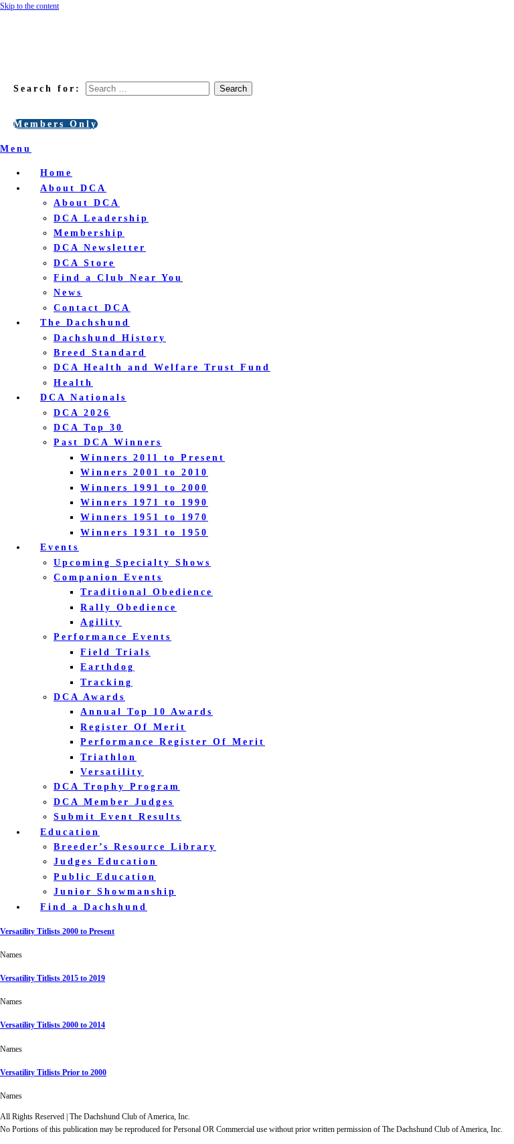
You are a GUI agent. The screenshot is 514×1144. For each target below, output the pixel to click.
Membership (89, 233)
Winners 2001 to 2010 (144, 472)
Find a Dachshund (93, 907)
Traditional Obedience (146, 592)
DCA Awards (89, 697)
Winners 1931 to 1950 (144, 533)
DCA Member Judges (114, 802)
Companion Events (108, 577)
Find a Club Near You (118, 278)
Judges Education (105, 861)
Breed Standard (100, 353)
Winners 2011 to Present (152, 458)
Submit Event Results (117, 817)
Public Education (105, 877)
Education (70, 832)
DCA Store (84, 263)
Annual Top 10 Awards (146, 712)
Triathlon (108, 757)
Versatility (112, 772)
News (68, 293)
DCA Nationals (83, 397)
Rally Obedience (128, 607)
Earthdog (107, 667)
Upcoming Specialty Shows (132, 563)
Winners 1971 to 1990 (144, 502)
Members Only (55, 124)
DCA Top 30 (88, 428)
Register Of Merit (133, 727)
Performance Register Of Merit (172, 742)
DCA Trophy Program (117, 787)
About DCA (73, 188)
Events (59, 547)
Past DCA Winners (108, 442)
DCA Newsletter (100, 248)
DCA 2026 (82, 413)
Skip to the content (29, 6)
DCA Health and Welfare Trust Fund (162, 367)
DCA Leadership (101, 218)
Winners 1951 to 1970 (144, 517)
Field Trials (115, 652)
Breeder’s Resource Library (135, 847)
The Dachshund (85, 323)
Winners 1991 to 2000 (144, 488)
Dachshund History (110, 338)
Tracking (106, 682)
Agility (101, 622)
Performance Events (112, 637)
